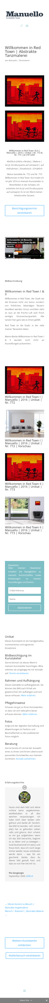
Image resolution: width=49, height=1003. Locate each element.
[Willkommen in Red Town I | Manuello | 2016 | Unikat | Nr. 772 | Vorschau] (24, 437)
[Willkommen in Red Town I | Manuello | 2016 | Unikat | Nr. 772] (24, 394)
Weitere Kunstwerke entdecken (24, 943)
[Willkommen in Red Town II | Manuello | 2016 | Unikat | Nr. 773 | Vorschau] (24, 524)
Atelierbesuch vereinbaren (24, 955)
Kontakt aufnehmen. (26, 758)
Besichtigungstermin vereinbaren (24, 211)
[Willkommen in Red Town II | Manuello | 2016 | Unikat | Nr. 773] (24, 480)
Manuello (13, 60)
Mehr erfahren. (28, 695)
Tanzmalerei (24, 60)
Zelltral (29, 876)
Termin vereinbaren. (19, 673)
